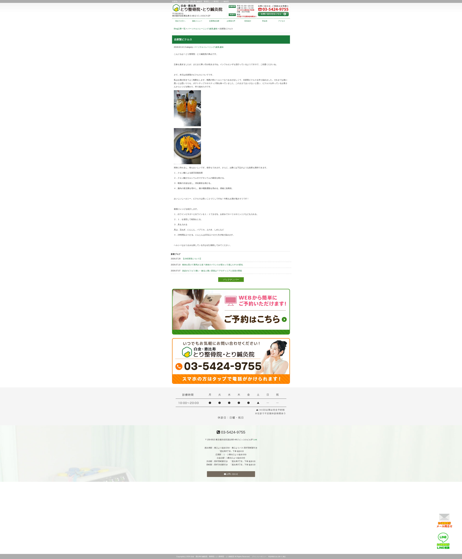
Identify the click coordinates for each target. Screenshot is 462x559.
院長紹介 (247, 21)
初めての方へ (180, 21)
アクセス (281, 21)
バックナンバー (231, 279)
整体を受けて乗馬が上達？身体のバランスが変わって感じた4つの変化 (212, 265)
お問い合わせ (232, 474)
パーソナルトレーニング (198, 29)
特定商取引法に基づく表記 (277, 556)
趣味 (215, 29)
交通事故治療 (214, 21)
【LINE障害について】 (192, 259)
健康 (211, 29)
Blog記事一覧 (180, 29)
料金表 (264, 21)
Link (255, 440)
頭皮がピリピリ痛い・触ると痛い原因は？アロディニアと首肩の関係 (212, 271)
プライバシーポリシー (259, 556)
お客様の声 (231, 21)
